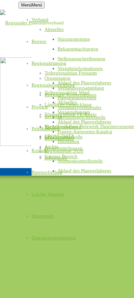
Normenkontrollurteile (80, 160)
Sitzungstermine (74, 39)
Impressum (43, 216)
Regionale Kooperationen (71, 94)
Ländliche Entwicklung (68, 104)
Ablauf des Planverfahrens (84, 82)
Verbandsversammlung (81, 88)
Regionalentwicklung (53, 85)
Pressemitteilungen (64, 148)
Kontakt (40, 150)
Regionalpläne (59, 138)
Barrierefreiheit (47, 172)
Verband (40, 19)
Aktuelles (54, 29)
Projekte (40, 106)
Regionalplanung (49, 63)
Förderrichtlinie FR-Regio (71, 114)
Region (39, 41)
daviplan (53, 116)
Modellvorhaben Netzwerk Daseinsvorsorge (89, 126)
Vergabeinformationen (80, 68)
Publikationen (46, 128)
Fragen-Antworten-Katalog (85, 131)
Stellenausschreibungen (81, 58)
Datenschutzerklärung (54, 237)
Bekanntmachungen (78, 48)
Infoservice (56, 158)
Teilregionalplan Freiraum (71, 73)
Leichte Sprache (48, 194)
